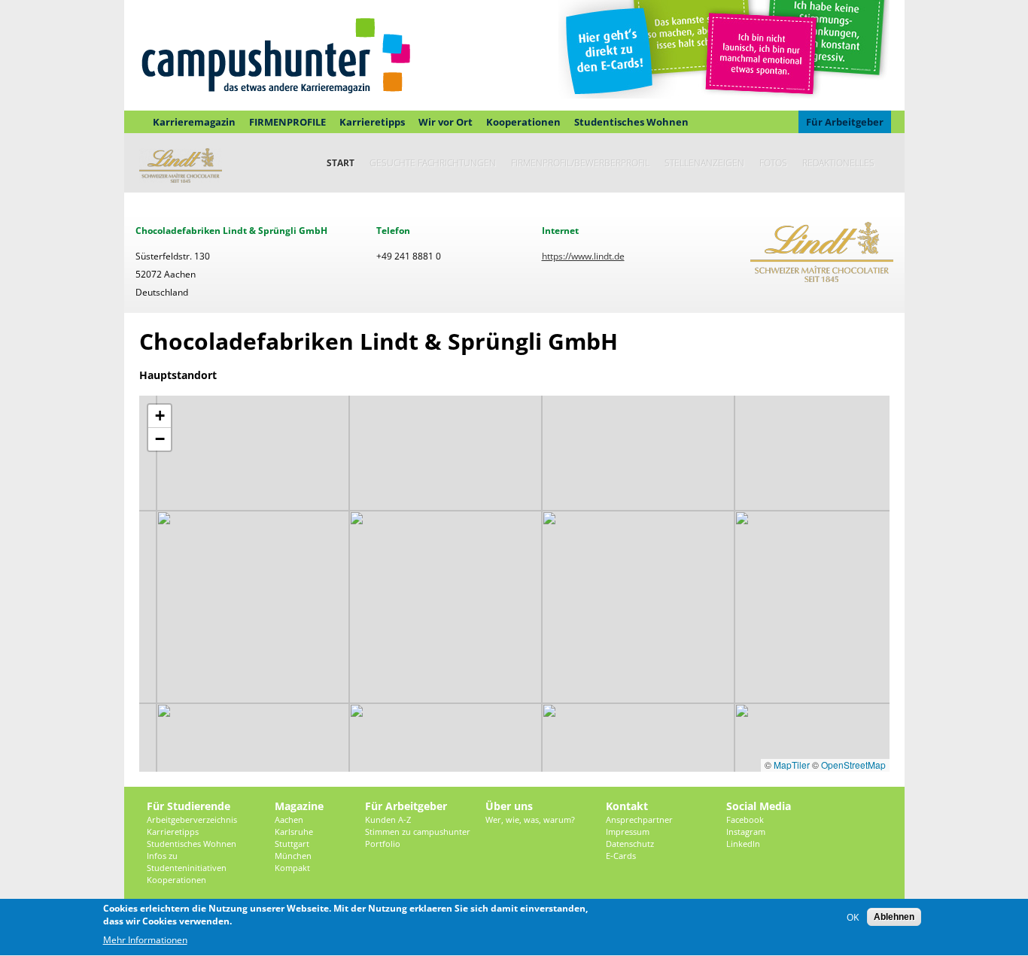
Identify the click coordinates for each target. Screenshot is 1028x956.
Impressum (627, 831)
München (293, 855)
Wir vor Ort (445, 122)
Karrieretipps (372, 122)
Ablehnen (894, 917)
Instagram (745, 831)
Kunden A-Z (388, 819)
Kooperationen (523, 122)
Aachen (289, 819)
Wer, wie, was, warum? (530, 819)
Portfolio (382, 843)
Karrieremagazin (194, 122)
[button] (159, 416)
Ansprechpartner (639, 819)
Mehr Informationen (145, 940)
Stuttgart (292, 843)
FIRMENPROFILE (287, 122)
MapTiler (792, 764)
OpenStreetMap (853, 764)
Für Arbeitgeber (845, 122)
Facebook (745, 819)
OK (853, 917)
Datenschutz (630, 843)
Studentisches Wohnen (631, 122)
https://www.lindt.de (583, 256)
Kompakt (292, 867)
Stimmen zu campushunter (417, 831)
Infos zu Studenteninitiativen (187, 861)
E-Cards (621, 855)
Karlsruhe (294, 831)
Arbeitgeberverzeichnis (192, 819)
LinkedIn (743, 843)
